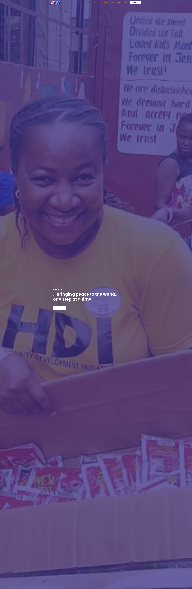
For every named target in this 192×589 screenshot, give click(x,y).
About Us (96, 3)
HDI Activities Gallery (108, 3)
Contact (125, 3)
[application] (99, 2)
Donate (119, 3)
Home (89, 3)
